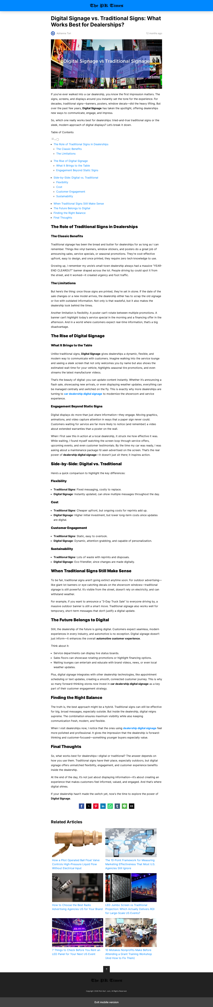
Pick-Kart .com (106, 6)
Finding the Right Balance (70, 213)
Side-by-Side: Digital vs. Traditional (76, 177)
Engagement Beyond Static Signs (77, 170)
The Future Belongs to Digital (72, 208)
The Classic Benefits (69, 149)
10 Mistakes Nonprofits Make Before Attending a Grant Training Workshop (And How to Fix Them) (128, 954)
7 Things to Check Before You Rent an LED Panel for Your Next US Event (76, 952)
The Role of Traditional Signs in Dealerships (81, 144)
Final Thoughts (63, 217)
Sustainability (64, 196)
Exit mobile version (107, 1002)
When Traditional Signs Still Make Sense (79, 203)
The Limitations (66, 153)
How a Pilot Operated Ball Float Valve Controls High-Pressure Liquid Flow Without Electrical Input (76, 864)
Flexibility (62, 182)
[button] (81, 806)
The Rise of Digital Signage (71, 161)
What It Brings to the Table (73, 165)
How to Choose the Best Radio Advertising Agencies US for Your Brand (77, 907)
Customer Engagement (70, 191)
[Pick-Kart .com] (106, 980)
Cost (59, 187)
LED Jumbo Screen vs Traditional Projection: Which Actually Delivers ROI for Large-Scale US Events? (129, 909)
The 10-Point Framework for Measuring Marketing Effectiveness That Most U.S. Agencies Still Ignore (130, 864)
